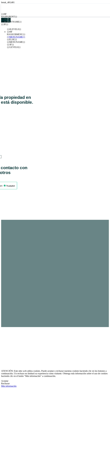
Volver (3, 19)
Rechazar (5, 383)
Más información (8, 386)
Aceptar (4, 381)
